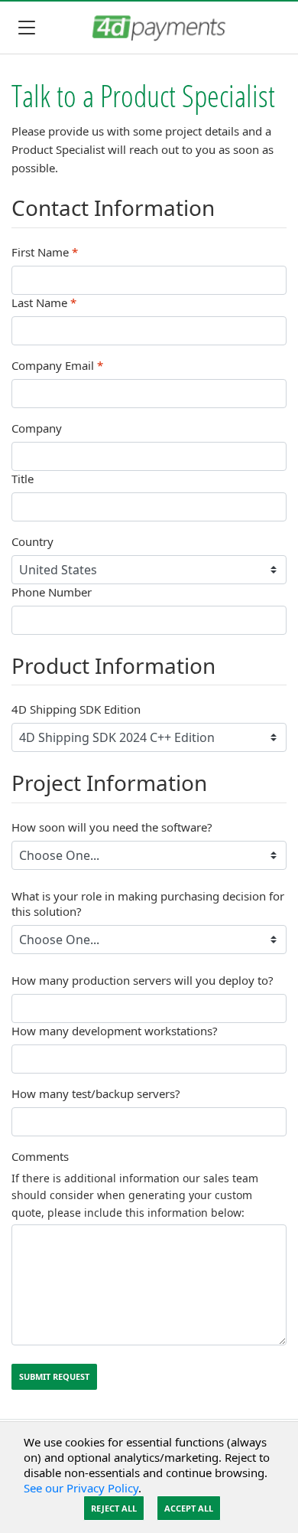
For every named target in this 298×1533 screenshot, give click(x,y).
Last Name (43, 302)
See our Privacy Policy (81, 1487)
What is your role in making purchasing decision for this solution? (147, 903)
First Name (44, 252)
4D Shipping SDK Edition (76, 709)
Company (36, 428)
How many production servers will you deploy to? (142, 980)
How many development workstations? (114, 1030)
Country (32, 541)
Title (22, 478)
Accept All (188, 1508)
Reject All (114, 1508)
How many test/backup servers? (95, 1093)
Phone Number (51, 592)
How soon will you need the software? (111, 827)
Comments (40, 1156)
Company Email (57, 365)
